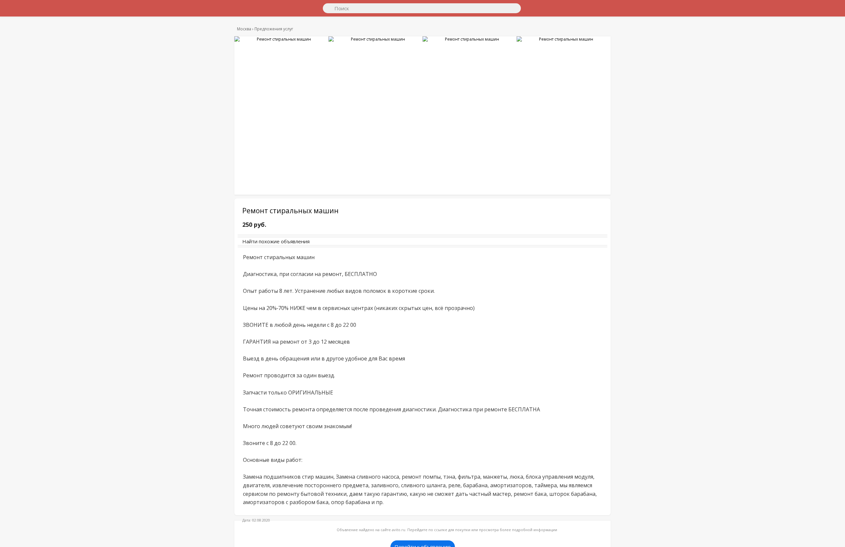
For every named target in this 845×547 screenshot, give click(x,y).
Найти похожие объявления (333, 244)
